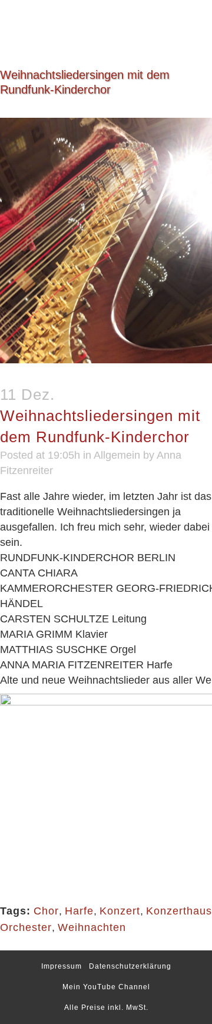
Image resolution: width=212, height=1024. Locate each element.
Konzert (120, 911)
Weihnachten (92, 927)
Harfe (79, 911)
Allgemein (117, 455)
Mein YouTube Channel (106, 987)
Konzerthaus (179, 911)
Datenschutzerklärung (130, 966)
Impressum (61, 966)
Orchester (26, 927)
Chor (46, 911)
